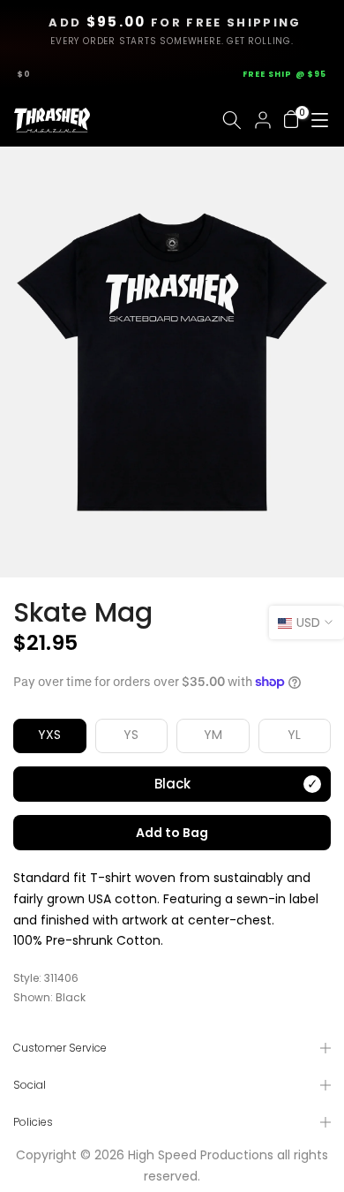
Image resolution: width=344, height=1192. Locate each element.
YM (213, 734)
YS (130, 734)
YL (294, 734)
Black (172, 783)
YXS (49, 734)
